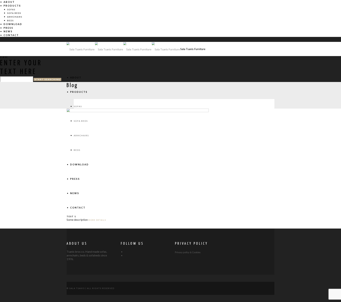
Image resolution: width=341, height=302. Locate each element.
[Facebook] (125, 251)
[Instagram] (125, 255)
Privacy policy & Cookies (188, 252)
